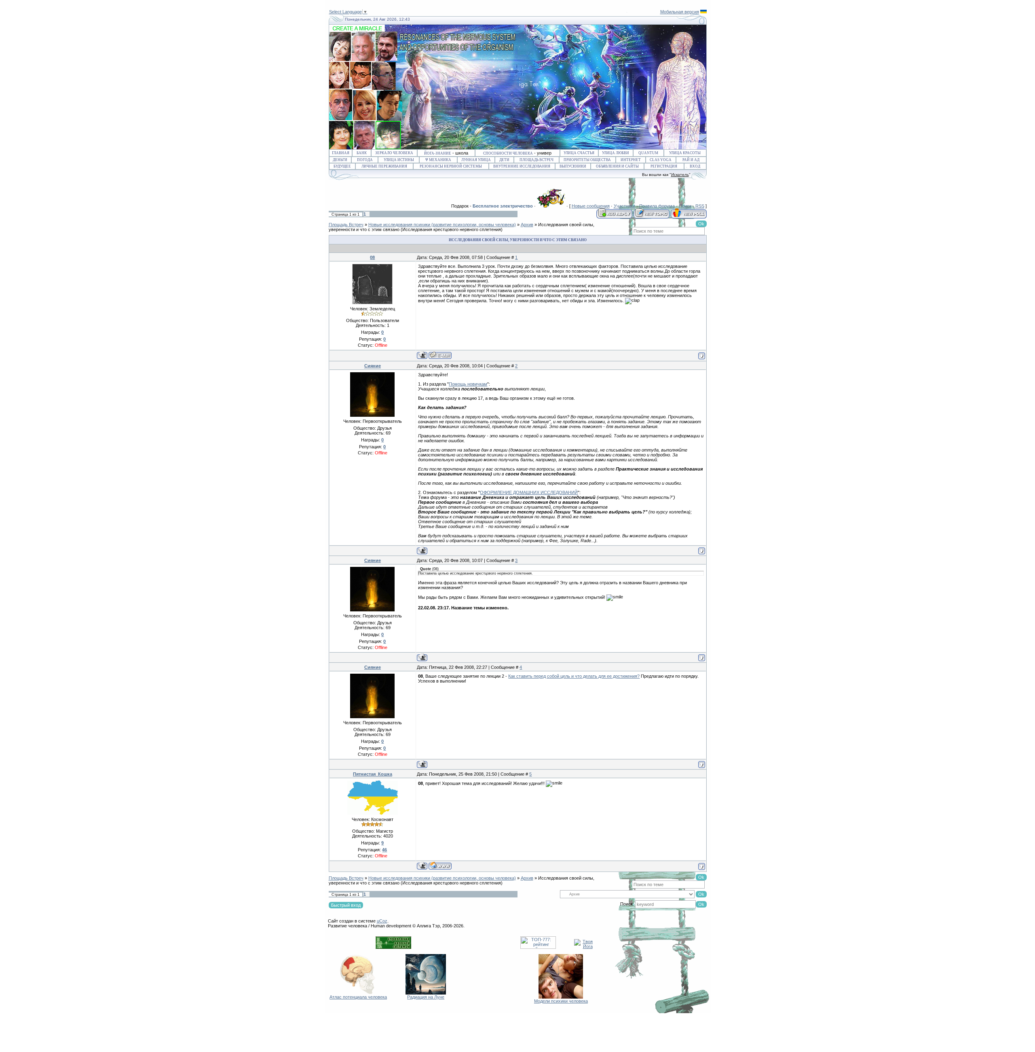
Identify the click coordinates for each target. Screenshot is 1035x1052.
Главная (340, 153)
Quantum (648, 153)
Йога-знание (437, 153)
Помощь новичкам (468, 384)
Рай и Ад (690, 160)
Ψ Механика (438, 160)
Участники (624, 206)
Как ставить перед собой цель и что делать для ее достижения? (574, 676)
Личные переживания (384, 166)
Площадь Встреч (536, 160)
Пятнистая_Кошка (372, 774)
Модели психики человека (561, 1001)
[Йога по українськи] (703, 11)
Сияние (372, 365)
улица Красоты (685, 153)
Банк (362, 153)
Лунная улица (476, 160)
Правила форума (657, 206)
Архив (527, 224)
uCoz (382, 920)
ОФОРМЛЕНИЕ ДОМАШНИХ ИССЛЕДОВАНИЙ (529, 492)
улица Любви (615, 153)
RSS (699, 206)
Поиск (685, 206)
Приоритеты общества (587, 160)
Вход (695, 166)
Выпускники (573, 166)
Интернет (631, 160)
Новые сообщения (591, 206)
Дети (504, 160)
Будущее (342, 166)
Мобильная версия (679, 11)
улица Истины (399, 160)
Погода (365, 160)
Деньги (340, 160)
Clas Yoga (661, 160)
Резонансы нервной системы (451, 166)
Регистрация (664, 166)
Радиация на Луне (425, 997)
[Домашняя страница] (440, 866)
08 (372, 257)
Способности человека (508, 153)
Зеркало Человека (394, 153)
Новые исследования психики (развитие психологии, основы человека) (442, 224)
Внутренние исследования (521, 166)
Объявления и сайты (617, 166)
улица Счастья (579, 153)
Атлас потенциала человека (358, 997)
